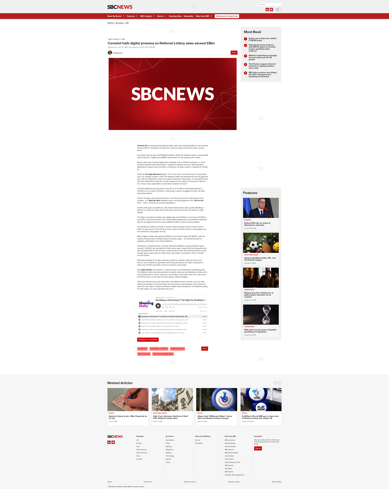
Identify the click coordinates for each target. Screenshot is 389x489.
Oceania (139, 459)
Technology (170, 456)
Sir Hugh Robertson (163, 354)
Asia (137, 446)
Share (234, 52)
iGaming (169, 446)
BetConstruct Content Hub (227, 16)
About (109, 482)
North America (141, 449)
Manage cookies (234, 482)
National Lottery (159, 349)
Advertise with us (190, 482)
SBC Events (229, 472)
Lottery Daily (229, 456)
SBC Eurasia (229, 465)
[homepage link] (119, 7)
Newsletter (188, 16)
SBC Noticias (229, 449)
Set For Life (143, 354)
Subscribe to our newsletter (147, 339)
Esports (168, 459)
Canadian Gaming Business (234, 475)
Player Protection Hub (232, 462)
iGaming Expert (230, 443)
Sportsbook (170, 440)
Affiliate (168, 453)
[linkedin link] (267, 9)
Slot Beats (228, 468)
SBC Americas (230, 440)
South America (141, 453)
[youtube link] (271, 9)
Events (160, 16)
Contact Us (148, 482)
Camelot (142, 349)
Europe (119, 23)
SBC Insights (146, 16)
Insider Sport (229, 459)
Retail (168, 443)
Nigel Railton (177, 349)
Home (110, 23)
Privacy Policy (277, 482)
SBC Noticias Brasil (231, 453)
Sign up (258, 448)
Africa (138, 456)
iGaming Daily (175, 16)
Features (131, 16)
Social (168, 462)
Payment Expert (230, 446)
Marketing (169, 449)
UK (127, 23)
